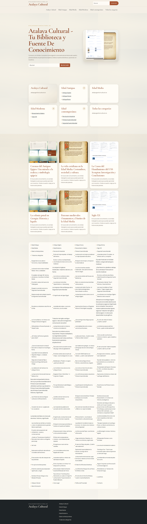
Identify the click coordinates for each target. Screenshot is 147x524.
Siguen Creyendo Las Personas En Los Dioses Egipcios (106, 465)
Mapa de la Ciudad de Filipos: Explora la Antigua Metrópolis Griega (39, 362)
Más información (36, 486)
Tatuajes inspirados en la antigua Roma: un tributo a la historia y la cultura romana (106, 425)
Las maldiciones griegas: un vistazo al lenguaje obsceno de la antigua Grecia (84, 348)
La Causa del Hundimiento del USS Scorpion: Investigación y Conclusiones (104, 171)
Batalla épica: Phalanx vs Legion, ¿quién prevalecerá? (62, 362)
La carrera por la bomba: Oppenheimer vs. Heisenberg (61, 283)
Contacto (100, 483)
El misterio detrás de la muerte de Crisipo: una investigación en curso (62, 355)
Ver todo (34, 445)
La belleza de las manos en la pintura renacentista (61, 398)
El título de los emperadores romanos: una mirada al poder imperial (61, 439)
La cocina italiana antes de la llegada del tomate (61, 451)
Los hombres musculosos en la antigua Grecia (61, 369)
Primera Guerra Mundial (69, 120)
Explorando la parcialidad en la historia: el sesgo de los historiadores (83, 451)
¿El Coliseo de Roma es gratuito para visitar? (40, 337)
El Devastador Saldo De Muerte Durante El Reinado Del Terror (61, 470)
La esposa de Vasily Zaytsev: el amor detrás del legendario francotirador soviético (83, 289)
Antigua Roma (66, 99)
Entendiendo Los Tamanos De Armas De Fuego (105, 470)
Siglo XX (96, 215)
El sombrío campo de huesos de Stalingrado (40, 283)
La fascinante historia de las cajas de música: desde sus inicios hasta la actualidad (84, 458)
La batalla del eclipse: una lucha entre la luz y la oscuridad (61, 307)
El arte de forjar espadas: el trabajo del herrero (62, 255)
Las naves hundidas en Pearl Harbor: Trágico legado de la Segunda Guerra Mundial (104, 289)
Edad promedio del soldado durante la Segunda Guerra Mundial (41, 295)
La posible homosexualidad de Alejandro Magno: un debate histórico (40, 355)
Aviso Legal (56, 483)
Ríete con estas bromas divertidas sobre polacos (84, 283)
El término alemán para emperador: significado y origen (41, 470)
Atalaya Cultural (51, 10)
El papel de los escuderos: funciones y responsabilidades (40, 262)
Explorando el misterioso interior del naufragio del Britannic (106, 375)
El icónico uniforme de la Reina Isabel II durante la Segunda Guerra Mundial (106, 277)
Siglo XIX (34, 117)
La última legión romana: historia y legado (106, 432)
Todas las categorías (111, 10)
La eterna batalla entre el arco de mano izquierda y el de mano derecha (106, 418)
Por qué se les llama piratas (39, 465)
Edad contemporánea (68, 110)
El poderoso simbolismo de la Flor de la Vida (41, 307)
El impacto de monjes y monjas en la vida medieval (84, 262)
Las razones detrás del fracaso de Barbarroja (84, 277)
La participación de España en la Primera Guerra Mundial (83, 386)
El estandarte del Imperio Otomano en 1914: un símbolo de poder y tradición (106, 369)
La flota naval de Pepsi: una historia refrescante (84, 432)
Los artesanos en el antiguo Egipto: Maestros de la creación (106, 295)
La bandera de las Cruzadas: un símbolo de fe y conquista (105, 255)
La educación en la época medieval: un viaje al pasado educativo (85, 255)
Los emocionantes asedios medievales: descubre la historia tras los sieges (84, 269)
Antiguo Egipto (66, 93)
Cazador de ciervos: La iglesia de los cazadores (40, 408)
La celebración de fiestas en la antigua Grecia (40, 369)
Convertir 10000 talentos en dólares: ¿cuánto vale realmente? (84, 355)
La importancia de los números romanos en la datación (61, 327)
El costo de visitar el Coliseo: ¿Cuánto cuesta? (104, 321)
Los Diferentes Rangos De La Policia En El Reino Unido (84, 470)
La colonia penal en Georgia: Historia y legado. (39, 218)
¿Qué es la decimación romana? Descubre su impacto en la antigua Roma (41, 348)
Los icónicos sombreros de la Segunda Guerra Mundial (61, 277)
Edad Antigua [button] (62, 10)
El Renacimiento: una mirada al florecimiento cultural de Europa (84, 418)
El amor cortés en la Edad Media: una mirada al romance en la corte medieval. (62, 262)
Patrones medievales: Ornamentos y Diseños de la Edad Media (73, 218)
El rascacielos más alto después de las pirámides (41, 458)
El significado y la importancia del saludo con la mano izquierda (62, 418)
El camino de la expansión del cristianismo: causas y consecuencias (39, 432)
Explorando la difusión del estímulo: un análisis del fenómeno (41, 451)
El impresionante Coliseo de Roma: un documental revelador (62, 432)
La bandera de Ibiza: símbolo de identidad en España (61, 458)
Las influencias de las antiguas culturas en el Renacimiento (40, 398)
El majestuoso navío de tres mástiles (60, 445)
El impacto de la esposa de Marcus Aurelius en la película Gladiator (62, 425)
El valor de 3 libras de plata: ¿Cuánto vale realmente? (85, 445)
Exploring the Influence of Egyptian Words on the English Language (84, 307)
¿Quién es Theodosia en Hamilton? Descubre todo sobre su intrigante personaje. (41, 439)
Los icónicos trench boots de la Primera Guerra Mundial (83, 369)
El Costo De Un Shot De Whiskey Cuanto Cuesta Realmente (83, 477)
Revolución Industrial (68, 116)
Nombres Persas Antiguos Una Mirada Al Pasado (40, 477)
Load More (100, 477)
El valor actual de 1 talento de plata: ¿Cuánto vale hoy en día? (106, 348)
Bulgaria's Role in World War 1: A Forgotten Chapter (61, 375)
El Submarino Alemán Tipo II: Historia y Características (104, 283)
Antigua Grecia (66, 96)
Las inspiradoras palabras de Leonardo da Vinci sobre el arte (61, 408)
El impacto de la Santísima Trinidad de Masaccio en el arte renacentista (84, 398)
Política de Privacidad (81, 483)
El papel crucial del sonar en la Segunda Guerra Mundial (39, 289)
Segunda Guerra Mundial (69, 123)
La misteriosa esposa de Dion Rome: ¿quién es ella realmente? (105, 327)
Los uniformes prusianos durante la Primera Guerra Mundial (84, 375)
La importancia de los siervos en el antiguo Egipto (84, 295)
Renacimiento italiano (38, 113)
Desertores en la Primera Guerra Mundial (105, 386)
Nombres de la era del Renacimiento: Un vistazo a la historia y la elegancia (105, 398)
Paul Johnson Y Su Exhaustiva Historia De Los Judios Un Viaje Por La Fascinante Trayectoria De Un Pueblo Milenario (62, 477)
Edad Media (73, 10)
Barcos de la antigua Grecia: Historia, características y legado (84, 362)
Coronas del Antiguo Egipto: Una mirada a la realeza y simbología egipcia (41, 171)
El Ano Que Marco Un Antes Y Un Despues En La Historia (62, 465)
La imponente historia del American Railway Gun (41, 375)
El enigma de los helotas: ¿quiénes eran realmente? (106, 355)
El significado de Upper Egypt (61, 295)
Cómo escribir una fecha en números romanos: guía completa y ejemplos (106, 337)
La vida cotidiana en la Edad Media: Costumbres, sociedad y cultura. (73, 169)
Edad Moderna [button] (83, 10)
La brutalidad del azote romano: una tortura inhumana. (83, 327)
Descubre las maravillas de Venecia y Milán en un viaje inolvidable (84, 408)
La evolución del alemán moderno (106, 445)
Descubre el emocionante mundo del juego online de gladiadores (62, 348)
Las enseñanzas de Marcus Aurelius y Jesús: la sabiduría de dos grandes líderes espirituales (41, 425)
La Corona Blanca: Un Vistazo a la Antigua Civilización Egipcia (41, 321)
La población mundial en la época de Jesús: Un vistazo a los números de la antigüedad (84, 425)
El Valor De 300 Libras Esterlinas (83, 465)
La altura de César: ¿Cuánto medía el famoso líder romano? (84, 337)
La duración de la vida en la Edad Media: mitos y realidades (40, 269)
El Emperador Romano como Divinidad (104, 439)
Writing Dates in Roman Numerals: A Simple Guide (41, 327)
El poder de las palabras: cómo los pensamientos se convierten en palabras (106, 362)
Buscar (114, 3)
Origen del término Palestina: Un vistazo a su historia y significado (84, 439)
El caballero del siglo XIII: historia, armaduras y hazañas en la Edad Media (40, 277)
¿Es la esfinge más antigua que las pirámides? (84, 321)
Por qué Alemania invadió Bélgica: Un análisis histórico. (62, 386)
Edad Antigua (68, 88)
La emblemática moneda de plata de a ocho (106, 458)
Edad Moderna (38, 108)
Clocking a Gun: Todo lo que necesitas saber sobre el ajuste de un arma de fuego (106, 451)
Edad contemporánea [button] (96, 10)
